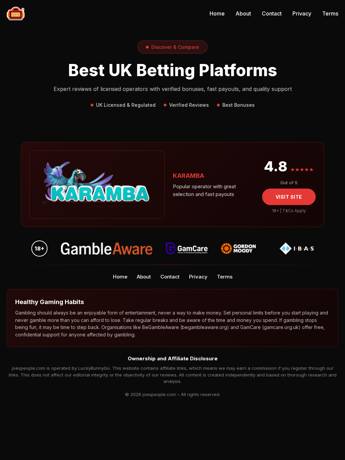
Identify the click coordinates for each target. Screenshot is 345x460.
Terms (330, 13)
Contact (272, 13)
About (243, 13)
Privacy (301, 13)
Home (217, 13)
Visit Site (289, 197)
